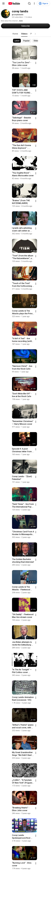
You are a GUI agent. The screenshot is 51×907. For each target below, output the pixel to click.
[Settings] (34, 3)
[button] (35, 34)
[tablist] (25, 34)
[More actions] (35, 62)
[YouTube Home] (14, 3)
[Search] (29, 3)
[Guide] (3, 3)
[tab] (15, 34)
